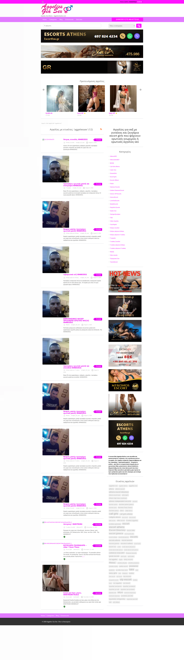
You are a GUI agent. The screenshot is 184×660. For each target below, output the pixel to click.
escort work (137, 543)
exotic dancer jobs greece (116, 550)
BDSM (112, 163)
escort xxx (112, 547)
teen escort (112, 576)
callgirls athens (115, 517)
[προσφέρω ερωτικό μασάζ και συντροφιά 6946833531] (55, 182)
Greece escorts (131, 553)
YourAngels (113, 224)
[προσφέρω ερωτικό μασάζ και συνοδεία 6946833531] (55, 364)
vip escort (126, 579)
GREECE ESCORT (116, 553)
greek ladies (131, 556)
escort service (127, 540)
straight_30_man (80, 142)
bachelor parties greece (126, 504)
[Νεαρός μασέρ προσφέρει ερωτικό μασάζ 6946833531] (55, 227)
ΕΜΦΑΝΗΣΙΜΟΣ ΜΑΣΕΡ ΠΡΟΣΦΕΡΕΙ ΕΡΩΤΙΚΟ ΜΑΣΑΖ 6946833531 (76, 320)
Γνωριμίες (68, 188)
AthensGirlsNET (114, 160)
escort (125, 523)
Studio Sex (113, 211)
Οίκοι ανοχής (114, 255)
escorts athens (114, 540)
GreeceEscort (114, 197)
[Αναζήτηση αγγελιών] (139, 26)
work (110, 583)
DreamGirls (113, 173)
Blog (61, 19)
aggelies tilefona (123, 486)
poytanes (111, 570)
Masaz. (112, 562)
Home (45, 19)
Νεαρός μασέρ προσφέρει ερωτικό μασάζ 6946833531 (74, 230)
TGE (111, 217)
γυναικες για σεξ (127, 596)
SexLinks (79, 19)
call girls (113, 513)
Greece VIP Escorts (115, 194)
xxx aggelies (117, 583)
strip (120, 573)
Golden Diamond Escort (117, 190)
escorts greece (114, 543)
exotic (119, 546)
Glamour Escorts (115, 187)
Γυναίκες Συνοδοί (70, 527)
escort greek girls (129, 533)
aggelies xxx (133, 486)
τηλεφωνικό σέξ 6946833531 (75, 275)
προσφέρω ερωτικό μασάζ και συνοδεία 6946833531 (76, 367)
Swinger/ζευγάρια (115, 214)
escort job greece (124, 537)
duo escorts (132, 517)
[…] (83, 556)
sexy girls (113, 573)
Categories (53, 19)
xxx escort (126, 583)
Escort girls (69, 549)
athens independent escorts (120, 501)
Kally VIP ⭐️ (81, 113)
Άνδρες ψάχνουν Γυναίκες (73, 370)
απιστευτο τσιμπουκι (114, 596)
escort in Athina (113, 537)
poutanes (133, 566)
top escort (119, 576)
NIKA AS (112, 90)
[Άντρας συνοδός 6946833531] (48, 139)
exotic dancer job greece (128, 546)
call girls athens (126, 514)
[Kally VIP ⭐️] (92, 111)
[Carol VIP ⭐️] (60, 111)
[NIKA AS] (124, 88)
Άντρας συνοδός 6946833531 (75, 139)
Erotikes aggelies (132, 520)
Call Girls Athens (115, 166)
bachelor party (113, 507)
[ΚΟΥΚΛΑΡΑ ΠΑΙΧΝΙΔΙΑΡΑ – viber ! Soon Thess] (57, 543)
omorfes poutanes (133, 563)
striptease (124, 573)
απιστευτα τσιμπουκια (129, 592)
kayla (120, 559)
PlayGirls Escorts (115, 207)
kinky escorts (128, 559)
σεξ (110, 602)
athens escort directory (119, 492)
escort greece (116, 533)
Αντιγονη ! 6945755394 (72, 524)
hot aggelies (113, 559)
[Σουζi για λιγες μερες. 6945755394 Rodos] (55, 591)
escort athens (116, 527)
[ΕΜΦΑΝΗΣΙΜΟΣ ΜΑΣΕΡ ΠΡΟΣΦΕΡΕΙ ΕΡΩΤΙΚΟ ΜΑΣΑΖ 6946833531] (55, 317)
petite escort (123, 566)
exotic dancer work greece (131, 550)
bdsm (122, 510)
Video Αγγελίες (114, 221)
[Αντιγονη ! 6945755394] (57, 522)
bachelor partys (114, 510)
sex (131, 569)
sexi (137, 570)
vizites (135, 580)
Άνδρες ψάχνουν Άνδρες (72, 233)
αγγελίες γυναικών (129, 586)
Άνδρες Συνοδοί (70, 142)
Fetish (112, 183)
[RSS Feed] (42, 2)
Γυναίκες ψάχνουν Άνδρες (117, 245)
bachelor (135, 501)
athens (111, 489)
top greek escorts (113, 580)
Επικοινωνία (69, 19)
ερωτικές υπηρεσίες (117, 599)
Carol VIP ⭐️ (50, 113)
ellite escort (121, 520)
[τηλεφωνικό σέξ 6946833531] (55, 272)
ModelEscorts (114, 204)
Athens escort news (114, 495)
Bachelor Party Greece (125, 507)
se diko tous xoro (122, 570)
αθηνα (120, 592)
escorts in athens (127, 543)
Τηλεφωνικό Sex (114, 258)
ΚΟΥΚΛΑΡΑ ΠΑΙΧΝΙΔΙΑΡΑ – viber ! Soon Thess (75, 546)
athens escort (120, 489)
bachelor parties (113, 504)
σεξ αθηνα (116, 602)
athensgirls (125, 495)
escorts (134, 537)
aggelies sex (113, 486)
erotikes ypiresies (115, 524)
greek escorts (114, 556)
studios (131, 573)
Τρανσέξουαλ (114, 262)
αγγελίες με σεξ (114, 589)
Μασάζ (68, 324)
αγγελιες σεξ (112, 592)
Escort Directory (117, 530)
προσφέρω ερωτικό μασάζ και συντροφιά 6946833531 (76, 185)
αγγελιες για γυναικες (128, 589)
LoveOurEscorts (114, 200)
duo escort (125, 517)
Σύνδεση (139, 2)
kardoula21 (76, 597)
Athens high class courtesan (118, 498)
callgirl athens (128, 510)
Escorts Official (114, 180)
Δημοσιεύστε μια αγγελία (127, 19)
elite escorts (112, 520)
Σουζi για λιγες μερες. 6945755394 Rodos (72, 594)
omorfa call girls (122, 563)
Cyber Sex (113, 170)
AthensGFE (80, 527)
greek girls (123, 556)
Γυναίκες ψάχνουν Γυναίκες (118, 248)
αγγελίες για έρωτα (115, 586)
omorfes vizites (113, 566)
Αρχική (43, 123)
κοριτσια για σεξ (132, 599)
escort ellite (131, 530)
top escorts (127, 576)
